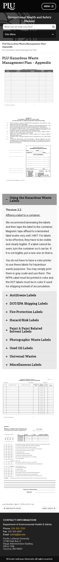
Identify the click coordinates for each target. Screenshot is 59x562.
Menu (47, 6)
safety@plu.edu (17, 534)
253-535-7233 (18, 528)
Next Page (48, 508)
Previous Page (13, 508)
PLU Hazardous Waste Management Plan (19, 50)
